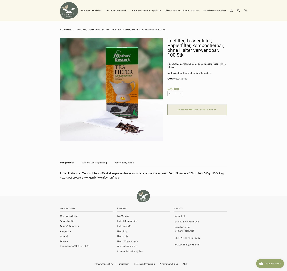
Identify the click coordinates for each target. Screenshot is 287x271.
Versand (64, 236)
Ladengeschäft (124, 226)
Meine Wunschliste (68, 216)
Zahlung (64, 241)
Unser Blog (122, 231)
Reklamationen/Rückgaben (130, 251)
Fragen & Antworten (69, 226)
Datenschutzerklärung (144, 264)
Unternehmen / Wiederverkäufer (75, 246)
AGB (185, 264)
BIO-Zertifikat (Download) (187, 245)
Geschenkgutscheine (127, 246)
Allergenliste (65, 231)
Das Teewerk (123, 216)
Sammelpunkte (67, 221)
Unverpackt (122, 236)
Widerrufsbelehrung (169, 264)
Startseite (65, 30)
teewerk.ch (102, 264)
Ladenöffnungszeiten (127, 221)
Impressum (124, 264)
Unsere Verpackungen (127, 241)
